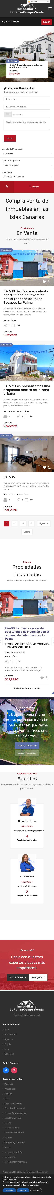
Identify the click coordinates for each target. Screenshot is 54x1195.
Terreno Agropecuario (15, 1142)
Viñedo (8, 1147)
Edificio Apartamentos (15, 1113)
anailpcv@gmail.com (27, 886)
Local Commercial (13, 1118)
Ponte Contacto (17, 977)
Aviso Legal (8, 1172)
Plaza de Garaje (12, 1128)
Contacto (9, 1054)
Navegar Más (38, 977)
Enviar (46, 22)
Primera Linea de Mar (14, 1133)
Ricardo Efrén (27, 821)
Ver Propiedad (27, 279)
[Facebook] (6, 1070)
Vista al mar (10, 1157)
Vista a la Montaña (13, 1152)
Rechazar (23, 1190)
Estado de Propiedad (12, 149)
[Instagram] (14, 1070)
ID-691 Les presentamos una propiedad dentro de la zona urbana (26, 390)
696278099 (27, 826)
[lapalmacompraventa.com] (27, 14)
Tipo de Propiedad (11, 161)
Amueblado (10, 1089)
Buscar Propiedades (27, 753)
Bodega (8, 1094)
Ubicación (7, 172)
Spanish (33, 2)
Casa (7, 1099)
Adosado (9, 1084)
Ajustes (36, 1190)
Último (27, 532)
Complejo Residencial (15, 1108)
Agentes (9, 1039)
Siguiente (43, 523)
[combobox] (8, 114)
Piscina (8, 1123)
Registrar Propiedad (27, 745)
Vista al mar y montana (16, 1162)
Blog (7, 1049)
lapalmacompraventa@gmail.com (28, 831)
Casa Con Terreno (13, 1103)
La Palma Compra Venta (27, 688)
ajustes (35, 1185)
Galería (8, 1044)
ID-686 (9, 477)
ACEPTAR (9, 1190)
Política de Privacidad (25, 1172)
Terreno (8, 1138)
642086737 (27, 882)
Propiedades (10, 1034)
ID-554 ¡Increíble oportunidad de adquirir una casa (25, 66)
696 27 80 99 (12, 22)
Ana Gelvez (27, 876)
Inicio (7, 1030)
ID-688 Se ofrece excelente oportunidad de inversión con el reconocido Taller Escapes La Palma (25, 297)
